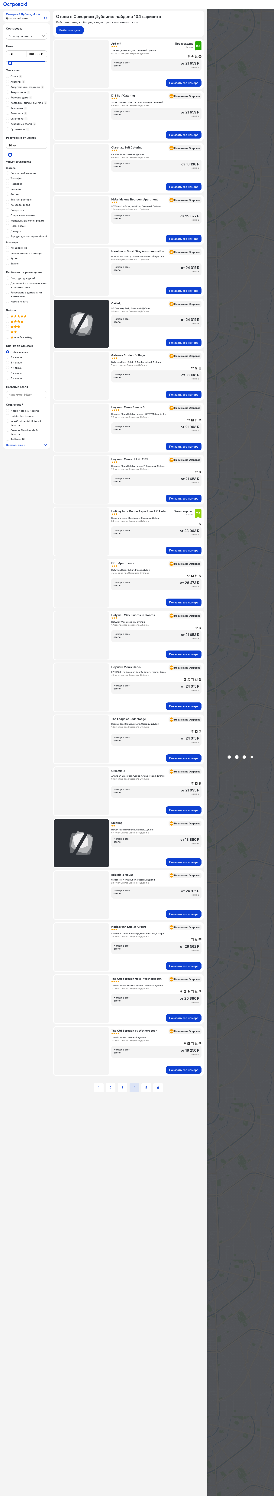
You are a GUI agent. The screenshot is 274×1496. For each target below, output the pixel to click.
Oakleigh (117, 303)
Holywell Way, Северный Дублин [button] (128, 621)
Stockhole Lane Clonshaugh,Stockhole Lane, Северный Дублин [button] (138, 933)
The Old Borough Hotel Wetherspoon (136, 978)
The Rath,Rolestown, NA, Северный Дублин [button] (133, 50)
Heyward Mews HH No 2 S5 (129, 459)
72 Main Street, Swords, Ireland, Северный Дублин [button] (137, 985)
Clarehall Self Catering (126, 147)
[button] (26, 16)
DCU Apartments (122, 563)
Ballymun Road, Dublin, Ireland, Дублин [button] (131, 569)
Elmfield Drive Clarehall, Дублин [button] (127, 154)
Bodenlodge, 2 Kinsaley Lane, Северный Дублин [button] (135, 723)
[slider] (10, 63)
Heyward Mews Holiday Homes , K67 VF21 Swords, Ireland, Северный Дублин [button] (138, 414)
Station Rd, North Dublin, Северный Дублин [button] (133, 879)
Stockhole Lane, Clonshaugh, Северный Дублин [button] (135, 517)
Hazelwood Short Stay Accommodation (137, 251)
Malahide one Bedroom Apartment (134, 199)
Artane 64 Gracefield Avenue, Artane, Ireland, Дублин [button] (138, 775)
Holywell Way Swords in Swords (133, 615)
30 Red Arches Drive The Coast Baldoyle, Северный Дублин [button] (138, 102)
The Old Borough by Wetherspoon (134, 1030)
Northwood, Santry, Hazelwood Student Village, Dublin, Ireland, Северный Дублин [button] (138, 256)
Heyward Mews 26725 (126, 667)
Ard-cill (116, 43)
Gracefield (118, 771)
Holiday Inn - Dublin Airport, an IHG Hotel (139, 511)
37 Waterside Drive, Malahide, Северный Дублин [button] (136, 206)
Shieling (116, 823)
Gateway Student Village (128, 355)
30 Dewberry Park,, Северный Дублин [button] (130, 308)
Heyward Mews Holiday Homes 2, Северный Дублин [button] (138, 466)
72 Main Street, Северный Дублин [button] (128, 1037)
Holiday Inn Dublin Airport (128, 927)
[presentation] (26, 36)
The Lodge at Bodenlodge (128, 719)
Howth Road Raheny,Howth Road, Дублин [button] (132, 829)
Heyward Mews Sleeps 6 (128, 407)
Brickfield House (122, 875)
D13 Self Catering (123, 95)
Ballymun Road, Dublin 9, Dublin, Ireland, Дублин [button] (136, 362)
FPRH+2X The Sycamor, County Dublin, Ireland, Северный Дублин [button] (138, 671)
